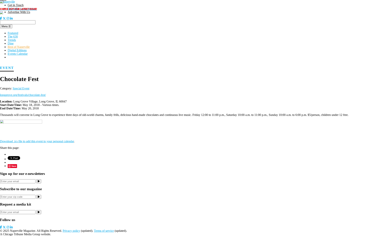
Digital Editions (17, 50)
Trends (12, 40)
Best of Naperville (19, 46)
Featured (13, 33)
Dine (11, 43)
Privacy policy (71, 230)
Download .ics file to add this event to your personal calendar (37, 141)
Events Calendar (18, 53)
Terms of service (104, 230)
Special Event (21, 88)
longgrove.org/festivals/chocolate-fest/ (23, 95)
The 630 (13, 36)
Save (14, 166)
